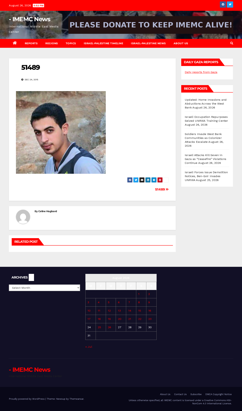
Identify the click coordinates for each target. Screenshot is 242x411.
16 (149, 310)
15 (139, 310)
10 (89, 310)
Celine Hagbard (47, 211)
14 (129, 310)
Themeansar (76, 399)
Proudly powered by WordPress (27, 399)
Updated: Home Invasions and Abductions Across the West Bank (206, 103)
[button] (231, 43)
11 (99, 310)
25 (99, 327)
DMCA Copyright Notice (218, 394)
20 (119, 319)
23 (149, 319)
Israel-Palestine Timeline (103, 43)
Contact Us (180, 394)
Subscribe (196, 394)
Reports (31, 43)
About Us (181, 43)
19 (109, 319)
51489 (160, 189)
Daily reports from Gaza (201, 72)
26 (109, 327)
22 (139, 319)
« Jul (88, 346)
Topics (71, 43)
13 (119, 310)
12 (109, 310)
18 (99, 319)
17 (89, 319)
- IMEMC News (29, 19)
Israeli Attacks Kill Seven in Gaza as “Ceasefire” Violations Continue (205, 159)
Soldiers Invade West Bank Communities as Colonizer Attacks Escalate (203, 137)
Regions (51, 43)
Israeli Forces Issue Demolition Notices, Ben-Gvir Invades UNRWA (206, 176)
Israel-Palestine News (148, 43)
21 (129, 319)
